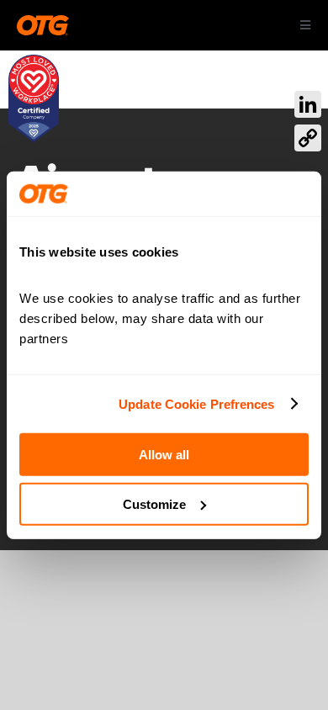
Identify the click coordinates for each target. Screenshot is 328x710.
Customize (154, 503)
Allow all (164, 455)
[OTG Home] (43, 25)
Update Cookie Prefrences (196, 403)
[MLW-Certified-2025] (33, 62)
